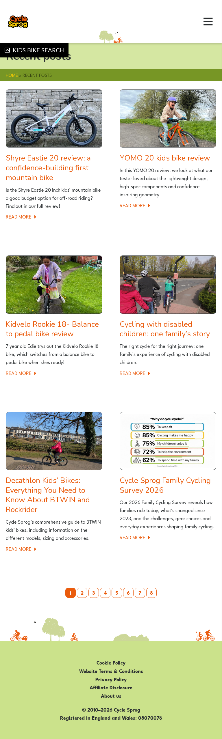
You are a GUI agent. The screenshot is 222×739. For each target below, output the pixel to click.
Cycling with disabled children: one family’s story (165, 329)
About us (111, 695)
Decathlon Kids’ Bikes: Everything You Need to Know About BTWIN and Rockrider (48, 495)
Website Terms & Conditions (111, 671)
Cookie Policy (111, 662)
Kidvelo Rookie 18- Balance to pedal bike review (52, 329)
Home (12, 75)
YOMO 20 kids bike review (165, 158)
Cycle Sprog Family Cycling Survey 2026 (165, 485)
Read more (23, 216)
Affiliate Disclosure (111, 687)
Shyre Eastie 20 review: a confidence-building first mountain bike (48, 168)
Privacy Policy (111, 679)
